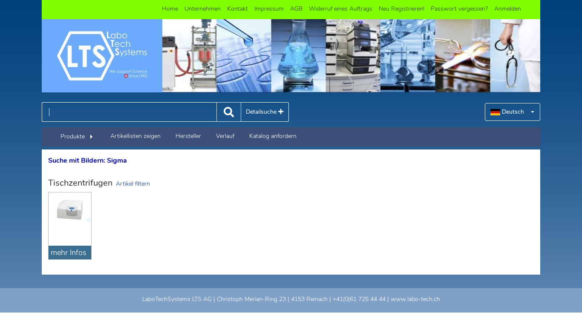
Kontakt (237, 9)
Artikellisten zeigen (135, 136)
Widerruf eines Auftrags (340, 9)
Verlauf (225, 136)
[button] (512, 112)
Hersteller (188, 136)
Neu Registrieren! (401, 9)
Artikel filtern (133, 184)
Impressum (269, 9)
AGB (296, 9)
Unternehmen (202, 9)
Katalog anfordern (273, 136)
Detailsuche (262, 112)
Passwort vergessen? (459, 9)
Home (170, 9)
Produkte (73, 136)
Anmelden (507, 9)
